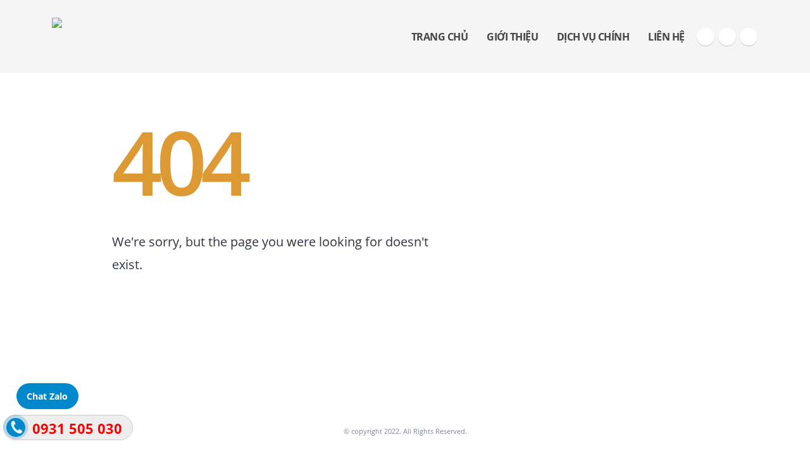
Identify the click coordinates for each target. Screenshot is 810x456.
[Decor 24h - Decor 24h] (128, 36)
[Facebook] (705, 37)
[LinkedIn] (748, 37)
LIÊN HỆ (666, 37)
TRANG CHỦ (439, 37)
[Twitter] (727, 37)
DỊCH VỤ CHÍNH (593, 37)
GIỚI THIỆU (512, 37)
